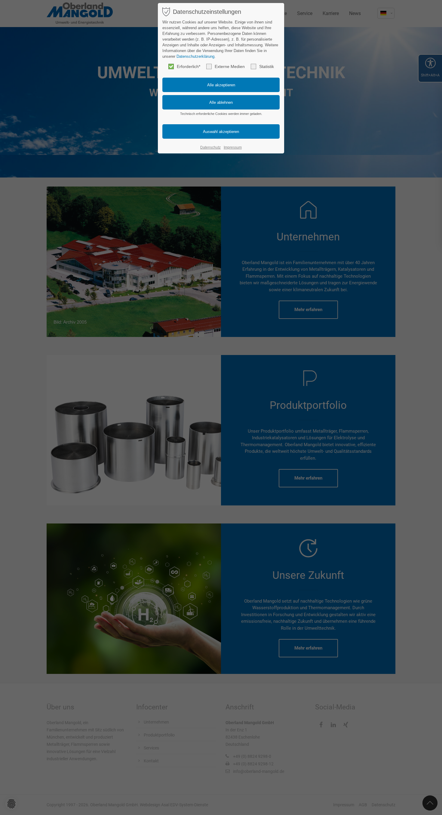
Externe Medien (230, 66)
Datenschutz (210, 147)
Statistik (266, 66)
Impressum (233, 147)
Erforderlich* (188, 66)
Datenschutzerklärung (195, 56)
